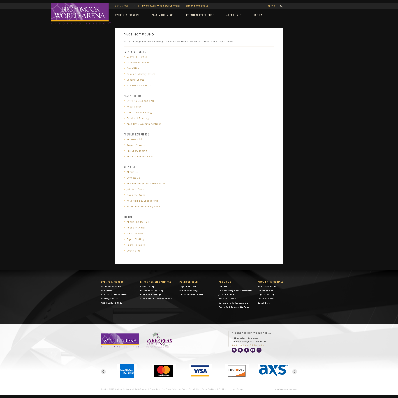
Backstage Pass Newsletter (160, 6)
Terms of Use (194, 389)
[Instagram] (234, 350)
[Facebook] (246, 350)
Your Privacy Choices (169, 389)
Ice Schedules (135, 233)
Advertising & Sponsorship (143, 200)
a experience (286, 389)
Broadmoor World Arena (81, 14)
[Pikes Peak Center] (159, 339)
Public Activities (136, 227)
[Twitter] (240, 350)
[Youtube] (252, 350)
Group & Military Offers (141, 73)
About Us (132, 171)
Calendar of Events (138, 62)
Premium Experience (136, 134)
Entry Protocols (197, 6)
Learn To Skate (136, 244)
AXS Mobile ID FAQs (139, 85)
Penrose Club (135, 139)
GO (281, 6)
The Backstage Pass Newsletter (146, 183)
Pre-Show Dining (137, 150)
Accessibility (134, 106)
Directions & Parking (139, 112)
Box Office (133, 68)
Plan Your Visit (134, 96)
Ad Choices (183, 389)
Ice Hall (129, 217)
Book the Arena (136, 194)
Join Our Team (135, 189)
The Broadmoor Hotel (140, 156)
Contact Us (133, 177)
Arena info (130, 167)
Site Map (222, 389)
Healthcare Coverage (236, 389)
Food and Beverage (138, 118)
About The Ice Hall (138, 221)
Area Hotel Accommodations (144, 123)
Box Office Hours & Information (248, 345)
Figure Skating (135, 239)
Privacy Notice (155, 389)
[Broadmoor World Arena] (121, 340)
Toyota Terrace (136, 145)
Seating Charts (135, 79)
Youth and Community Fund (143, 206)
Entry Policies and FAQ (140, 100)
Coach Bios (133, 250)
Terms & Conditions (209, 389)
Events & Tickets (135, 52)
